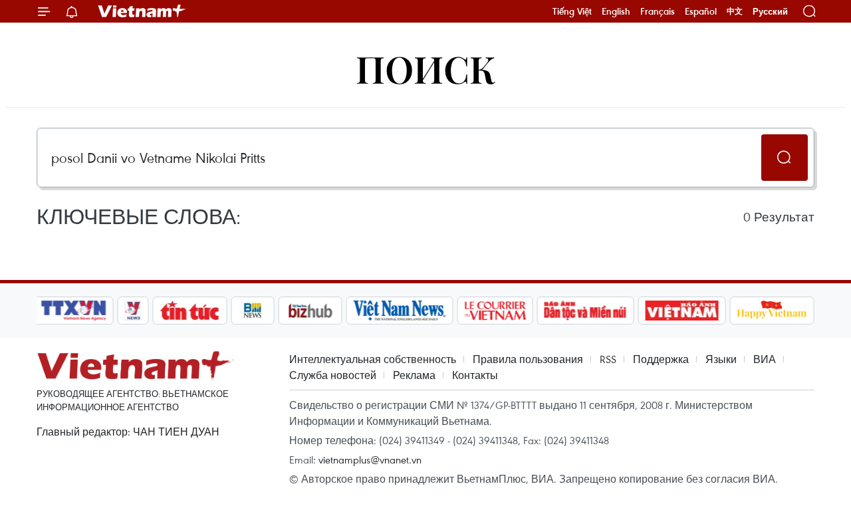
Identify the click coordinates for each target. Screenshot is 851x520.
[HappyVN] (771, 311)
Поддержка (661, 359)
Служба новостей (332, 375)
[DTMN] (585, 311)
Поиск (426, 68)
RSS (608, 359)
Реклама (414, 375)
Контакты (475, 375)
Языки (721, 359)
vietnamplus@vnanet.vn (370, 459)
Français (657, 11)
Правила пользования (528, 359)
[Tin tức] (190, 311)
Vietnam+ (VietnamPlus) (142, 11)
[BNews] (253, 311)
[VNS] (399, 311)
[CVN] (495, 311)
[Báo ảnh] (681, 311)
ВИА (764, 359)
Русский (770, 12)
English (616, 11)
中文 (735, 11)
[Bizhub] (310, 311)
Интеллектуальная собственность (372, 359)
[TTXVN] (74, 311)
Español (701, 11)
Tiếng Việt (572, 11)
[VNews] (133, 311)
